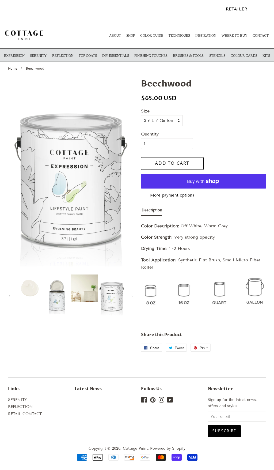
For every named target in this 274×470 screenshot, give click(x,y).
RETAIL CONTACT (25, 414)
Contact (261, 35)
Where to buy (234, 35)
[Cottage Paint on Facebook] (144, 401)
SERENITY (17, 399)
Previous (11, 296)
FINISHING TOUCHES (151, 56)
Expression (14, 56)
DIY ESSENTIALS (115, 56)
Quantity (150, 134)
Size (145, 111)
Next (131, 296)
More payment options (172, 195)
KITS (266, 56)
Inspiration (205, 35)
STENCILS (217, 56)
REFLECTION (20, 406)
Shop (130, 35)
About (115, 35)
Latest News (88, 389)
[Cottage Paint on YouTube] (170, 401)
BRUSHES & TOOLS (188, 56)
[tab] (151, 211)
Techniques (179, 35)
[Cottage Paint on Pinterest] (153, 401)
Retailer (236, 9)
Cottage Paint (135, 448)
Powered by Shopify (167, 448)
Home (12, 68)
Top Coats (88, 56)
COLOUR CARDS (244, 56)
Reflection (62, 56)
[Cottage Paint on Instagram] (161, 401)
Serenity (38, 56)
